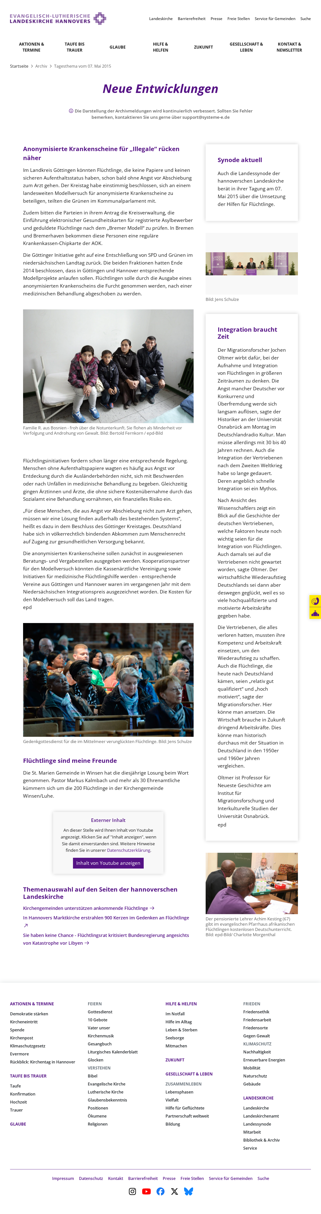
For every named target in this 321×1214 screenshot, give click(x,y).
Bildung (173, 1124)
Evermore (19, 1054)
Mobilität (251, 1068)
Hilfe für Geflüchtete (185, 1108)
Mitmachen (176, 1046)
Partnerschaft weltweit (187, 1116)
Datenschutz (91, 1178)
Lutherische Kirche (105, 1092)
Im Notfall (175, 1014)
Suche (263, 1178)
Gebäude (252, 1084)
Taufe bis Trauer (75, 47)
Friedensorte (255, 1028)
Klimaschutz (257, 1044)
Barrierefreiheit (143, 1178)
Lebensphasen (179, 1092)
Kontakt (115, 1178)
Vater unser (99, 1028)
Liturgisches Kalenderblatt (113, 1052)
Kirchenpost (21, 1038)
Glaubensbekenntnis (107, 1100)
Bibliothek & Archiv (261, 1140)
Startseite (19, 66)
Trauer (16, 1110)
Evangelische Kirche (106, 1084)
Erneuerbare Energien (264, 1060)
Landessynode (257, 1124)
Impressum (63, 1178)
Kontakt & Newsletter (289, 47)
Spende (17, 1030)
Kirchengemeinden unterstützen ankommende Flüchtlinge (86, 908)
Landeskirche (258, 1098)
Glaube (118, 47)
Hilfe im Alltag (179, 1022)
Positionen (98, 1108)
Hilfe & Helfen (160, 47)
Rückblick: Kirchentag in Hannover (42, 1062)
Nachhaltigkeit (257, 1052)
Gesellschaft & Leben (246, 47)
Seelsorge (175, 1038)
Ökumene (97, 1116)
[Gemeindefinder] (315, 613)
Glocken (95, 1060)
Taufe (15, 1086)
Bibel (92, 1076)
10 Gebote (97, 1020)
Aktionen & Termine (31, 47)
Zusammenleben (184, 1084)
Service (250, 1148)
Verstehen (99, 1068)
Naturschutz (255, 1076)
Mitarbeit (252, 1132)
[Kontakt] (315, 601)
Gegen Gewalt (256, 1036)
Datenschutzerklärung (128, 850)
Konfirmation (22, 1094)
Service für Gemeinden (231, 1178)
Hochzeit (18, 1102)
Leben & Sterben (181, 1030)
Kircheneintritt (24, 1022)
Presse (169, 1178)
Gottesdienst (100, 1012)
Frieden (251, 1004)
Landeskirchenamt (261, 1116)
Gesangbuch (100, 1044)
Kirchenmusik (101, 1036)
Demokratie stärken (29, 1014)
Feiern (95, 1004)
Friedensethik (256, 1012)
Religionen (98, 1124)
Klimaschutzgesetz (27, 1046)
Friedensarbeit (257, 1020)
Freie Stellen (192, 1178)
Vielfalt (172, 1100)
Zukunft (203, 47)
